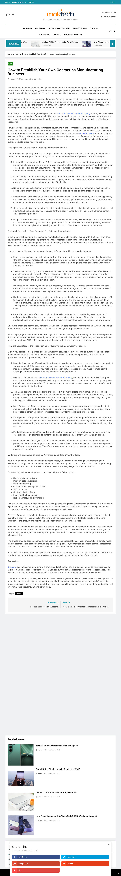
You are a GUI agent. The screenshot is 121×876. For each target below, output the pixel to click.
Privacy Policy (80, 28)
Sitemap (94, 28)
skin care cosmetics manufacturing (73, 113)
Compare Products (73, 35)
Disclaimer (40, 28)
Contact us (44, 35)
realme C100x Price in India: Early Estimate (46, 42)
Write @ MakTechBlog (59, 28)
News (10, 64)
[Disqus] (60, 643)
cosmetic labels (86, 133)
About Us (27, 28)
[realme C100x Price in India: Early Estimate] (21, 45)
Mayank (12, 79)
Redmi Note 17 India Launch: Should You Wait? (58, 769)
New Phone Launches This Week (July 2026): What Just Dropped (86, 2)
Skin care (12, 567)
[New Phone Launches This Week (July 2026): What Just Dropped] (72, 45)
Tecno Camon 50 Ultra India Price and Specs (57, 746)
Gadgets (57, 35)
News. (19, 593)
